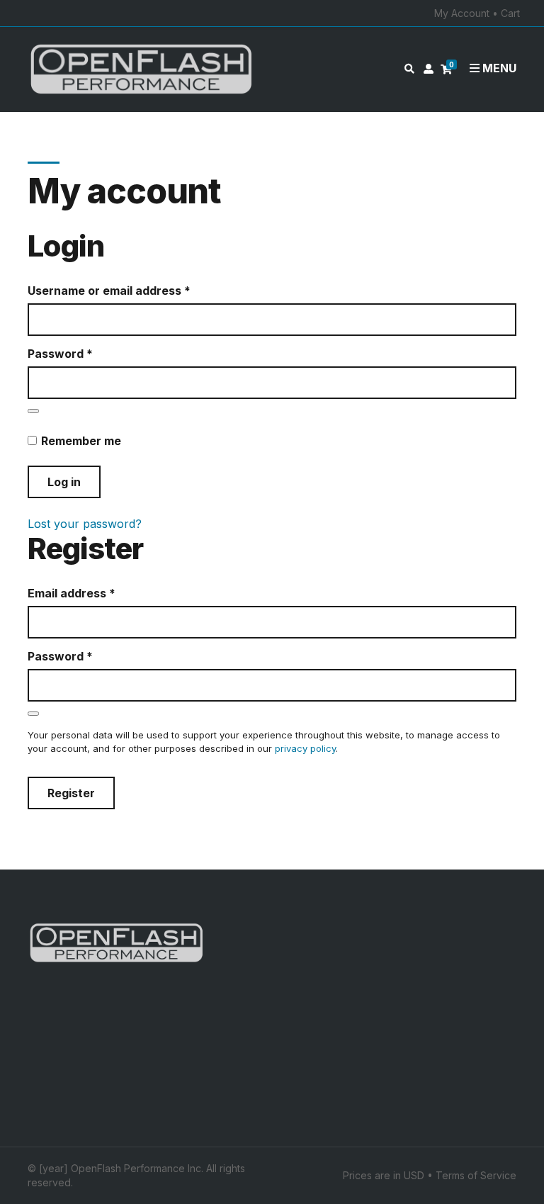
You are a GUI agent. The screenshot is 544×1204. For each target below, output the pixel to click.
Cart (510, 13)
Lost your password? (85, 524)
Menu (498, 68)
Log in (64, 482)
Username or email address (134, 290)
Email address (96, 593)
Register (71, 793)
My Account (461, 13)
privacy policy (305, 748)
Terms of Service (476, 1175)
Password (85, 354)
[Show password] (33, 411)
